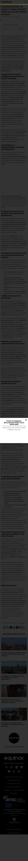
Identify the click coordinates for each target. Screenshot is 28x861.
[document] (14, 430)
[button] (26, 419)
